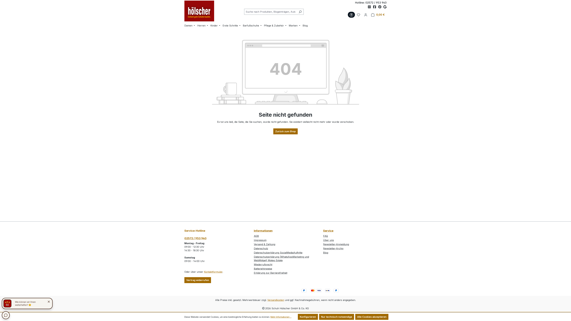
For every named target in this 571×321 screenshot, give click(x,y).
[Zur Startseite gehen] (199, 11)
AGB (256, 236)
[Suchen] (300, 12)
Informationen (263, 230)
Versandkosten (275, 300)
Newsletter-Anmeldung (336, 244)
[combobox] (270, 12)
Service (328, 230)
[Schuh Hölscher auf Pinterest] (380, 6)
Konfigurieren (308, 316)
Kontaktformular (213, 271)
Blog (325, 252)
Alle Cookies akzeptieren (371, 316)
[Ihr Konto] (365, 15)
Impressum (260, 240)
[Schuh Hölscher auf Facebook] (375, 6)
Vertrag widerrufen (197, 280)
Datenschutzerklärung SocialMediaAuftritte (278, 252)
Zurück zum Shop (285, 131)
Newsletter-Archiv (333, 248)
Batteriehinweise (263, 268)
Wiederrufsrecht (263, 264)
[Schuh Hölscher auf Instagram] (370, 6)
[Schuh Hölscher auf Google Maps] (385, 6)
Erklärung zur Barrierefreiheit (270, 272)
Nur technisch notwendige (336, 316)
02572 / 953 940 (376, 2)
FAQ (325, 236)
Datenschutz (261, 248)
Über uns (328, 240)
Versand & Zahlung (264, 244)
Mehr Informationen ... (280, 317)
